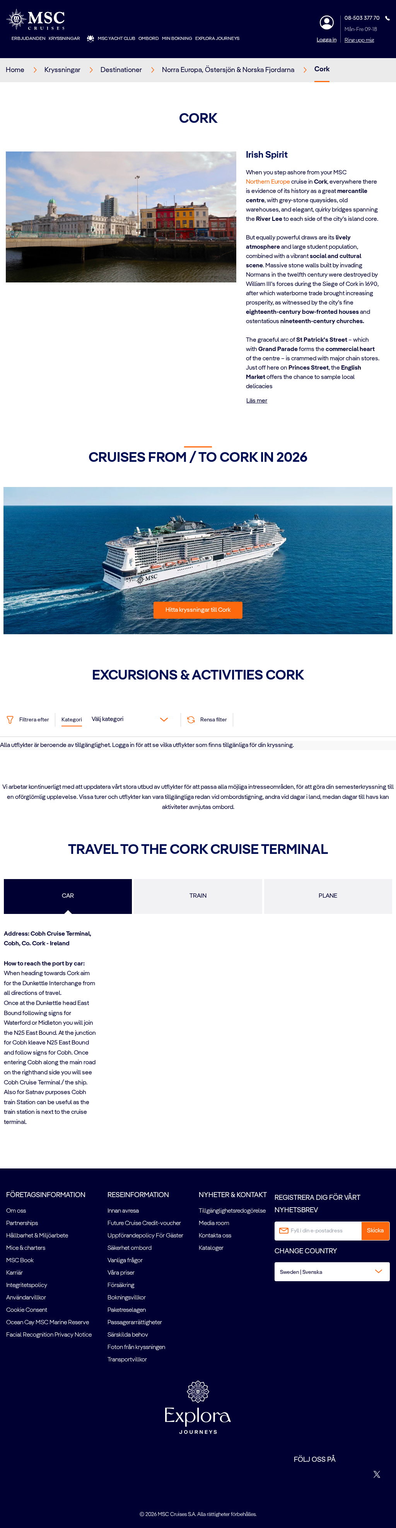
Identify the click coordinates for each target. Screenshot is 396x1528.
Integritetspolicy (26, 1285)
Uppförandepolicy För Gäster (145, 1236)
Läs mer (256, 401)
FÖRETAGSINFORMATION (45, 1195)
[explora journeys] (198, 1407)
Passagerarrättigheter (135, 1323)
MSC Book (20, 1261)
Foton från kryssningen (136, 1347)
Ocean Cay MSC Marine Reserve (47, 1323)
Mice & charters (25, 1248)
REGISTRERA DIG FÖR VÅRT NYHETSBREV (317, 1204)
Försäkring (121, 1285)
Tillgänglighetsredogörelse (232, 1211)
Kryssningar (64, 38)
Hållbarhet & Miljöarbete (37, 1236)
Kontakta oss (215, 1236)
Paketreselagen (127, 1310)
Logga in (326, 40)
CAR (68, 896)
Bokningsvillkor (127, 1298)
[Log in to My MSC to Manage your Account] (327, 22)
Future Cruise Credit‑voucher (144, 1223)
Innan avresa (123, 1211)
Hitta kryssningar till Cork (198, 610)
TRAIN (198, 896)
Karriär (14, 1273)
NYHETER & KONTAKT (233, 1195)
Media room (214, 1223)
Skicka (375, 1231)
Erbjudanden (29, 38)
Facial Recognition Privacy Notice (49, 1335)
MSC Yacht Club (116, 38)
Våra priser (121, 1273)
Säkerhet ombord (130, 1248)
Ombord (148, 38)
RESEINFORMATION (138, 1195)
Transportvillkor (127, 1360)
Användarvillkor (26, 1298)
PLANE (328, 896)
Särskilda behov (128, 1335)
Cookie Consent (26, 1310)
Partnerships (22, 1223)
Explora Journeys (217, 38)
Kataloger (211, 1248)
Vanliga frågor (125, 1261)
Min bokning (177, 38)
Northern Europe (268, 182)
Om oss (16, 1211)
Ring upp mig (359, 40)
